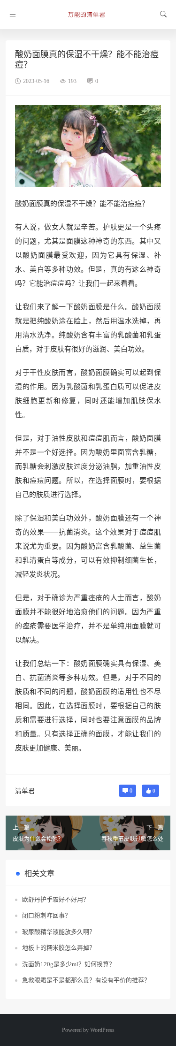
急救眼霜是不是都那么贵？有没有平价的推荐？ (86, 980)
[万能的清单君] (87, 14)
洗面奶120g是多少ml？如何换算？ (68, 964)
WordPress (102, 1030)
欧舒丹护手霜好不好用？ (55, 899)
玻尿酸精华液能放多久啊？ (58, 931)
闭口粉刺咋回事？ (46, 915)
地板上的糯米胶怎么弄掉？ (58, 947)
